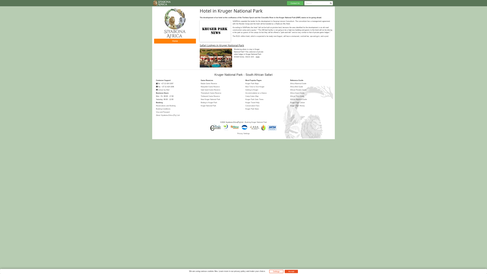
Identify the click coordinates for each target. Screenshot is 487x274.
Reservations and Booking (166, 106)
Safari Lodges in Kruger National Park (222, 45)
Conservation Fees (252, 106)
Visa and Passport (163, 112)
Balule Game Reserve (209, 83)
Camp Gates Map (251, 96)
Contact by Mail (163, 90)
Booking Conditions (163, 109)
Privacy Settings (243, 133)
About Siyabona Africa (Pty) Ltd (168, 115)
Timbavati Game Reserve (210, 96)
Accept (291, 271)
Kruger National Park (208, 106)
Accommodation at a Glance (256, 93)
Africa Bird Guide (296, 87)
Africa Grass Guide (297, 93)
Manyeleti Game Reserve (210, 87)
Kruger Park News (252, 109)
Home (175, 41)
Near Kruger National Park (210, 99)
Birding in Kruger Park (209, 103)
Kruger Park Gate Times (254, 99)
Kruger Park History (297, 106)
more (257, 57)
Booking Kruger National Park (256, 122)
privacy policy (240, 271)
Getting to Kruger (251, 90)
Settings (276, 271)
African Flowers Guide (298, 90)
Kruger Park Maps (252, 83)
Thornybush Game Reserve (211, 93)
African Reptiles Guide (298, 99)
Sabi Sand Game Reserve (210, 90)
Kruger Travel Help (252, 103)
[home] (161, 3)
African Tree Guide (297, 96)
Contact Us (295, 3)
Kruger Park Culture (297, 103)
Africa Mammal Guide (298, 83)
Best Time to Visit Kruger (254, 87)
